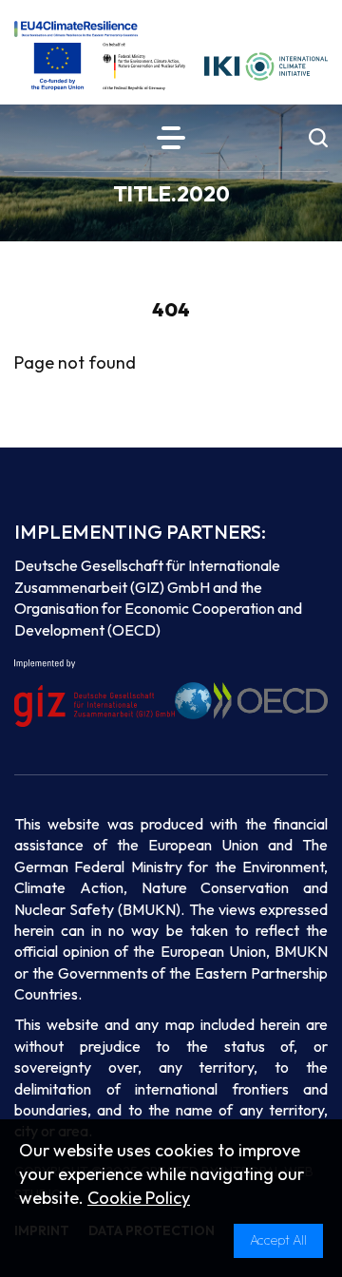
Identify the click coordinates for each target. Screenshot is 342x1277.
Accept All (278, 1239)
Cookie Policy (138, 1198)
